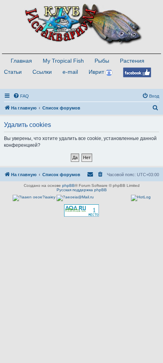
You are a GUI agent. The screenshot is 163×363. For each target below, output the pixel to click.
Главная (21, 61)
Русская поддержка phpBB (82, 190)
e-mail (70, 72)
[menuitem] (21, 96)
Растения (132, 61)
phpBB (68, 185)
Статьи (13, 72)
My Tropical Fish (63, 61)
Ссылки (42, 72)
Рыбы (102, 61)
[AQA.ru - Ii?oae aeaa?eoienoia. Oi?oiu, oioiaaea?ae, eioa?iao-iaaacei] (81, 210)
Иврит (96, 72)
